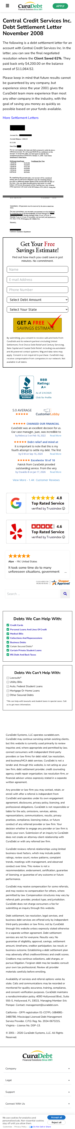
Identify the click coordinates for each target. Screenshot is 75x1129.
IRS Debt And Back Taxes (23, 654)
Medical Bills (16, 633)
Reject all (56, 1122)
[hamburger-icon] (7, 6)
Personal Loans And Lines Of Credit (28, 629)
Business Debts (18, 642)
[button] (37, 323)
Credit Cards (16, 625)
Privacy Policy (20, 1127)
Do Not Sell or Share (42, 1127)
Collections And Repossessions (26, 638)
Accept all (56, 1117)
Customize (7, 1127)
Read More (55, 436)
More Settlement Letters (21, 118)
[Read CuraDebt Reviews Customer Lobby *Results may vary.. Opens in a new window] (52, 582)
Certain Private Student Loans (26, 650)
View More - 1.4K (36, 480)
